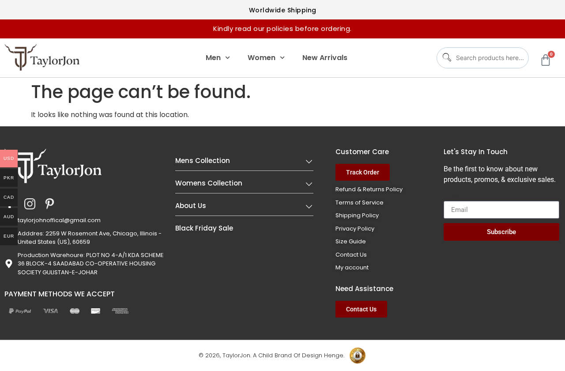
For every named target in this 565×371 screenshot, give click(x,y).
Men (213, 58)
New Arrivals (324, 58)
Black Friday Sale (204, 228)
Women (261, 58)
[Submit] (445, 57)
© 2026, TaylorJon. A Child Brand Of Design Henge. (271, 355)
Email (452, 197)
